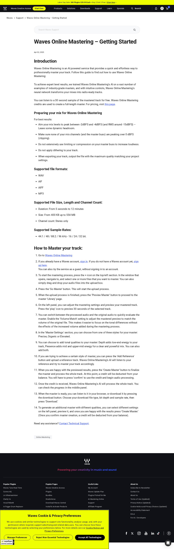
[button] (7, 542)
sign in (84, 261)
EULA (132, 514)
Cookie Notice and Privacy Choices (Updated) (148, 507)
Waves (10, 18)
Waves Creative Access (21, 8)
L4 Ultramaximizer (10, 495)
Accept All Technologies (89, 537)
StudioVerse (50, 499)
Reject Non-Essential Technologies (53, 537)
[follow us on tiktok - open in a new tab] (158, 533)
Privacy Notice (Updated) (140, 503)
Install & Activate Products (56, 507)
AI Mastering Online (96, 499)
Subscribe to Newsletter (140, 488)
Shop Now (111, 2)
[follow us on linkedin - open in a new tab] (152, 533)
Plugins (49, 492)
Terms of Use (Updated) (140, 499)
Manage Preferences (17, 537)
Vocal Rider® (8, 503)
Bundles (49, 495)
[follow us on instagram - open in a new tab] (139, 533)
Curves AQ (7, 492)
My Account (93, 488)
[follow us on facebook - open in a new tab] (126, 533)
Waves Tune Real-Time (12, 488)
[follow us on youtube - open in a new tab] (146, 533)
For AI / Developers (138, 518)
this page (110, 104)
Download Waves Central (56, 503)
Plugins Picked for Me (97, 495)
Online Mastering (43, 437)
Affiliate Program (95, 507)
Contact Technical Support (74, 423)
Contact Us (134, 492)
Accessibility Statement (140, 510)
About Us (134, 495)
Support (19, 18)
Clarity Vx (7, 499)
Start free (39, 8)
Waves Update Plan (96, 492)
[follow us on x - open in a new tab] (132, 533)
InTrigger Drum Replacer (13, 507)
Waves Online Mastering (58, 255)
